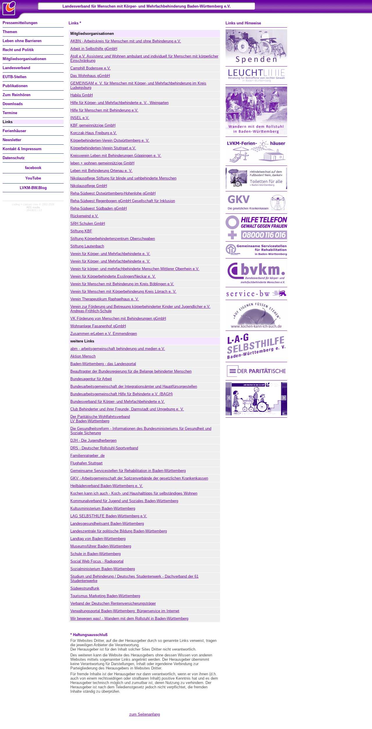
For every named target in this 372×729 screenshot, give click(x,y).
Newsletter (12, 140)
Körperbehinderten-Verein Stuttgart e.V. (103, 148)
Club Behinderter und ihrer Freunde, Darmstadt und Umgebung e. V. (127, 409)
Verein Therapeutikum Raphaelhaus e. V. (104, 299)
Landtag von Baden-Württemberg (98, 538)
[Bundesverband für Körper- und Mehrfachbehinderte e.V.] (256, 283)
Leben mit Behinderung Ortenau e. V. (101, 170)
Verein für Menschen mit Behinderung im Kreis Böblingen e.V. (122, 284)
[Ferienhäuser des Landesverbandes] (256, 162)
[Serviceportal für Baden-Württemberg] (256, 296)
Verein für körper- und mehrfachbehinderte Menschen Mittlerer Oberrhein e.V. (134, 269)
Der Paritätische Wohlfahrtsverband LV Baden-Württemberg (100, 418)
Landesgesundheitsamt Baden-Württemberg (107, 523)
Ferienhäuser (14, 131)
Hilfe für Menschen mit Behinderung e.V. (104, 110)
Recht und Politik (18, 50)
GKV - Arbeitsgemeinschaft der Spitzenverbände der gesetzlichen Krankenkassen (139, 478)
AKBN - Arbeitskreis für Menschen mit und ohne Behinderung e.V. (125, 41)
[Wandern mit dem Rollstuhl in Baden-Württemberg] (256, 133)
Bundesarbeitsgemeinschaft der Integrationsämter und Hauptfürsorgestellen (133, 386)
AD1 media (33, 207)
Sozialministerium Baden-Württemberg (102, 569)
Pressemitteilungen (20, 23)
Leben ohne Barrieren (22, 41)
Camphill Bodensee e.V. (90, 68)
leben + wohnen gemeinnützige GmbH (102, 163)
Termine (10, 113)
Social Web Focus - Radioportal (97, 561)
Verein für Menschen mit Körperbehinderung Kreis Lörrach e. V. (123, 291)
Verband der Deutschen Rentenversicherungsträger (113, 603)
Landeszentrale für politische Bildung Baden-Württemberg (118, 531)
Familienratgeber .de (87, 455)
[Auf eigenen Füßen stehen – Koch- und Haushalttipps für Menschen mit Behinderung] (256, 327)
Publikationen (15, 86)
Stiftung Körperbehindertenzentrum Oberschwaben (112, 238)
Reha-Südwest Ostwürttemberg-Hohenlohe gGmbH (112, 193)
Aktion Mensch (83, 356)
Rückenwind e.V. (84, 216)
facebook (33, 168)
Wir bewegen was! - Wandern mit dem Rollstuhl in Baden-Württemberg (129, 618)
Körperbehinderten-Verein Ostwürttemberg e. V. (109, 140)
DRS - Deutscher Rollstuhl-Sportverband (104, 448)
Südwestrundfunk (84, 588)
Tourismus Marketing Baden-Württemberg (105, 596)
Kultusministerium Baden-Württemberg (102, 508)
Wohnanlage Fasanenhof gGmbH (98, 326)
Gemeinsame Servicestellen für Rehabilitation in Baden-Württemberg (128, 470)
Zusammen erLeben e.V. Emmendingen (103, 333)
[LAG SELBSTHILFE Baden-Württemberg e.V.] (256, 358)
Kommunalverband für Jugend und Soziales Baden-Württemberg (124, 501)
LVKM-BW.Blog (33, 188)
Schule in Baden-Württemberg (95, 554)
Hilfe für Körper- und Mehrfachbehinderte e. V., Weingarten (119, 102)
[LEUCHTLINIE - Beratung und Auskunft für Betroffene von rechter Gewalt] (256, 81)
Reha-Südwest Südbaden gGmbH (98, 208)
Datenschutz (14, 158)
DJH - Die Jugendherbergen (93, 440)
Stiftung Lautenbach (87, 246)
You (33, 178)
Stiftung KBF (81, 231)
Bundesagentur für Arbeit (91, 379)
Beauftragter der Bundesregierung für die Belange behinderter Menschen (131, 371)
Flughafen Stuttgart (86, 463)
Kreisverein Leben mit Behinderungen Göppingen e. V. (115, 155)
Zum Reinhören (17, 95)
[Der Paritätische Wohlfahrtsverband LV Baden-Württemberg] (256, 377)
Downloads (13, 104)
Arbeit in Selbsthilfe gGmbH (93, 48)
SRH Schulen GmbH (87, 223)
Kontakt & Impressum (22, 149)
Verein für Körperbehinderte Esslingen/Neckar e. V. (113, 276)
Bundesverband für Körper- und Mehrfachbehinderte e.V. (117, 401)
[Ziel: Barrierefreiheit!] (256, 414)
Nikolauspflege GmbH (88, 186)
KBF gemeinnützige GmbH (92, 125)
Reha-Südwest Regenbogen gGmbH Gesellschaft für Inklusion (122, 201)
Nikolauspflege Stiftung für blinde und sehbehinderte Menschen (123, 178)
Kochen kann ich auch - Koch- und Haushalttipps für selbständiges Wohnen (133, 493)
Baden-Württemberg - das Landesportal (103, 364)
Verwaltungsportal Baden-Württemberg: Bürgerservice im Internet (124, 611)
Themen (10, 32)
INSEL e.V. (79, 118)
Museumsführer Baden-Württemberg (100, 546)
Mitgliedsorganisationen (24, 59)
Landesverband (16, 68)
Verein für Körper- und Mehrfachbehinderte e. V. (110, 254)
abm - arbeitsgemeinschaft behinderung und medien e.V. (117, 348)
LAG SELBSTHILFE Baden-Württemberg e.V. (108, 516)
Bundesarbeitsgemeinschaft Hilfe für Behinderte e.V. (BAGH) (121, 394)
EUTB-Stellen (14, 77)
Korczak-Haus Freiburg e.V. (93, 133)
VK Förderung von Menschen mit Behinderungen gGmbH (118, 318)
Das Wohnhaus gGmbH (90, 75)
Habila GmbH (81, 95)
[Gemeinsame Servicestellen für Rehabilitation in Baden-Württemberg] (256, 255)
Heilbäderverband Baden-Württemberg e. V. (106, 486)
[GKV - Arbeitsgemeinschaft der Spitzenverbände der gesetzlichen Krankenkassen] (256, 210)
